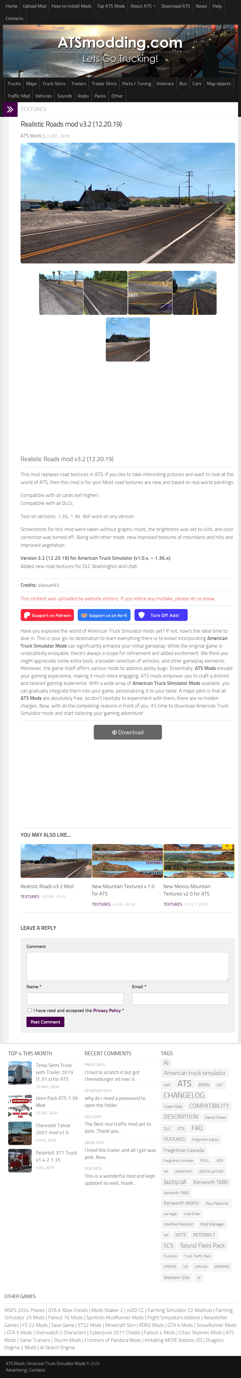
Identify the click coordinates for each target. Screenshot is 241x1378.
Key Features (217, 1203)
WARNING (221, 1267)
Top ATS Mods (111, 6)
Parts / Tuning (136, 83)
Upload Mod (34, 6)
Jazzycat (175, 1182)
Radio (83, 96)
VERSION (201, 1267)
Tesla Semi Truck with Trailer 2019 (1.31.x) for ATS (54, 1072)
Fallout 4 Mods (159, 1332)
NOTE (180, 1235)
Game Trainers (35, 1340)
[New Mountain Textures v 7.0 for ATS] (127, 861)
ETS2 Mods (90, 1325)
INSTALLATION (211, 1171)
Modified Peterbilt (178, 1224)
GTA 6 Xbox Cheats (68, 1310)
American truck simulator (195, 1073)
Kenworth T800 (176, 1193)
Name (33, 986)
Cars (197, 83)
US (185, 1266)
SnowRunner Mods (217, 1325)
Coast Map (173, 1106)
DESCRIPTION (181, 1116)
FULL (204, 1160)
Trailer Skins (104, 83)
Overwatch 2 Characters (61, 1332)
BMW (204, 1085)
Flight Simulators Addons (173, 1317)
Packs (100, 96)
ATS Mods (15, 1363)
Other (117, 96)
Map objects (219, 83)
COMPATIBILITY (209, 1106)
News (201, 6)
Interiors (165, 83)
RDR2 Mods (151, 1325)
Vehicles (43, 96)
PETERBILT (204, 1235)
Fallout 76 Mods (65, 1317)
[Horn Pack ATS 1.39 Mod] (20, 1106)
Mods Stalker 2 (107, 1310)
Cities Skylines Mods (200, 1332)
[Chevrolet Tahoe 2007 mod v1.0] (20, 1133)
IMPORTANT (183, 1172)
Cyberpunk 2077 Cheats (115, 1332)
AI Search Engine (57, 1347)
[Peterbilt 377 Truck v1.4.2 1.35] (20, 1160)
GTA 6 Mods (180, 1325)
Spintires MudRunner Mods (115, 1317)
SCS (168, 1245)
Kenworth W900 (181, 1203)
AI (166, 1062)
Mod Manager (212, 1224)
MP (166, 1235)
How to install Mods (71, 6)
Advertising (16, 1370)
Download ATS (175, 6)
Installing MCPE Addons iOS (173, 1340)
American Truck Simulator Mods (56, 1363)
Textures (33, 109)
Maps (31, 83)
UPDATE (170, 1267)
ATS (185, 1083)
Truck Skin (171, 1256)
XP (199, 1278)
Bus (183, 83)
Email (139, 986)
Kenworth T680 (210, 1182)
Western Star (177, 1277)
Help (217, 6)
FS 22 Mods (35, 1325)
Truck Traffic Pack (198, 1256)
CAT (220, 1085)
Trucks (14, 83)
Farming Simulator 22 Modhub (180, 1310)
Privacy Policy (107, 1010)
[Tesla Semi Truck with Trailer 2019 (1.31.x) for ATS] (20, 1073)
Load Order (192, 1214)
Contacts (14, 18)
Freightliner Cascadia (184, 1150)
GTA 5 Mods (19, 1332)
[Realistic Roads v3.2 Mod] (56, 861)
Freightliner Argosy (205, 1140)
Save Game (62, 1325)
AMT (167, 1085)
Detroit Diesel (215, 1117)
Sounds (64, 96)
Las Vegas (170, 1214)
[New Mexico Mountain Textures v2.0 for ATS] (199, 861)
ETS (181, 1128)
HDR (219, 1161)
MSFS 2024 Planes (24, 1310)
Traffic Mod (18, 96)
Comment (36, 946)
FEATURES (174, 1139)
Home (11, 6)
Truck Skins (54, 83)
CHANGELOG (184, 1095)
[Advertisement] (128, 410)
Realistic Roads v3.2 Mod (47, 886)
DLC (167, 1128)
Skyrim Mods (67, 1340)
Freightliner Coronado (178, 1161)
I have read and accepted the (79, 1010)
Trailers (78, 83)
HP (166, 1172)
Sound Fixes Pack (202, 1245)
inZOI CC (135, 1310)
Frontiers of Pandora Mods (113, 1340)
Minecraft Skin (120, 1325)
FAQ (197, 1128)
